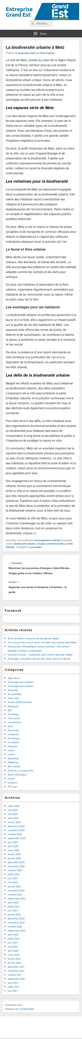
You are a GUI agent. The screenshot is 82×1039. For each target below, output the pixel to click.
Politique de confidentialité (19, 1009)
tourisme (12, 782)
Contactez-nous (13, 1005)
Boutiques (13, 706)
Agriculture (13, 678)
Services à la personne (20, 770)
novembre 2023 (16, 890)
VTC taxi (12, 786)
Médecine (13, 762)
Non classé (14, 766)
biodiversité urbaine (24, 543)
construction (14, 722)
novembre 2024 (16, 866)
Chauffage (13, 714)
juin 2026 (13, 810)
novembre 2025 (16, 830)
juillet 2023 (13, 906)
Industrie (12, 746)
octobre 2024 (15, 870)
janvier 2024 (14, 886)
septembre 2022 (16, 930)
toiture (11, 778)
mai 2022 (13, 946)
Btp (9, 710)
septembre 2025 (16, 838)
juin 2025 (13, 842)
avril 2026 (13, 818)
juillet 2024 (13, 874)
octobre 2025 (15, 834)
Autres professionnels (20, 702)
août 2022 (13, 934)
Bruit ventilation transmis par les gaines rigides (33, 638)
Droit (10, 726)
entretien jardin (55, 543)
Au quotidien (14, 694)
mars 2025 (13, 850)
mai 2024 (13, 882)
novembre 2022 (16, 922)
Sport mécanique (17, 774)
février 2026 (14, 822)
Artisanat (13, 690)
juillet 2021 (13, 986)
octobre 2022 (15, 926)
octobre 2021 (15, 974)
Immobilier (13, 742)
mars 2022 (13, 954)
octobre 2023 (15, 894)
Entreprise (13, 734)
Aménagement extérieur (48, 540)
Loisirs (11, 754)
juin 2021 (13, 990)
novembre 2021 (16, 970)
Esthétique (13, 738)
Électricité (13, 730)
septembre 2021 (16, 978)
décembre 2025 (16, 826)
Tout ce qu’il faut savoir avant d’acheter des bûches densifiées (42, 642)
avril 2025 (13, 846)
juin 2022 (13, 942)
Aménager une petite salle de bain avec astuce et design (39, 658)
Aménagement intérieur (20, 686)
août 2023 (13, 902)
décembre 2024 (16, 862)
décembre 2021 (16, 966)
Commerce (14, 718)
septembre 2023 (16, 898)
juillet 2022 (13, 938)
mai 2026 (13, 814)
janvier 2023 (14, 914)
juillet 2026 (13, 806)
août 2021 (13, 982)
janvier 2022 (14, 962)
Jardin (11, 750)
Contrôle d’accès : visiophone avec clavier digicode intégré (40, 654)
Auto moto (13, 698)
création (41, 543)
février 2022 (14, 958)
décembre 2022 (16, 918)
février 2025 (14, 854)
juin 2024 (13, 878)
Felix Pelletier (47, 53)
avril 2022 (13, 950)
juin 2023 (13, 910)
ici (34, 533)
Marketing (13, 758)
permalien (36, 547)
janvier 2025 (14, 858)
